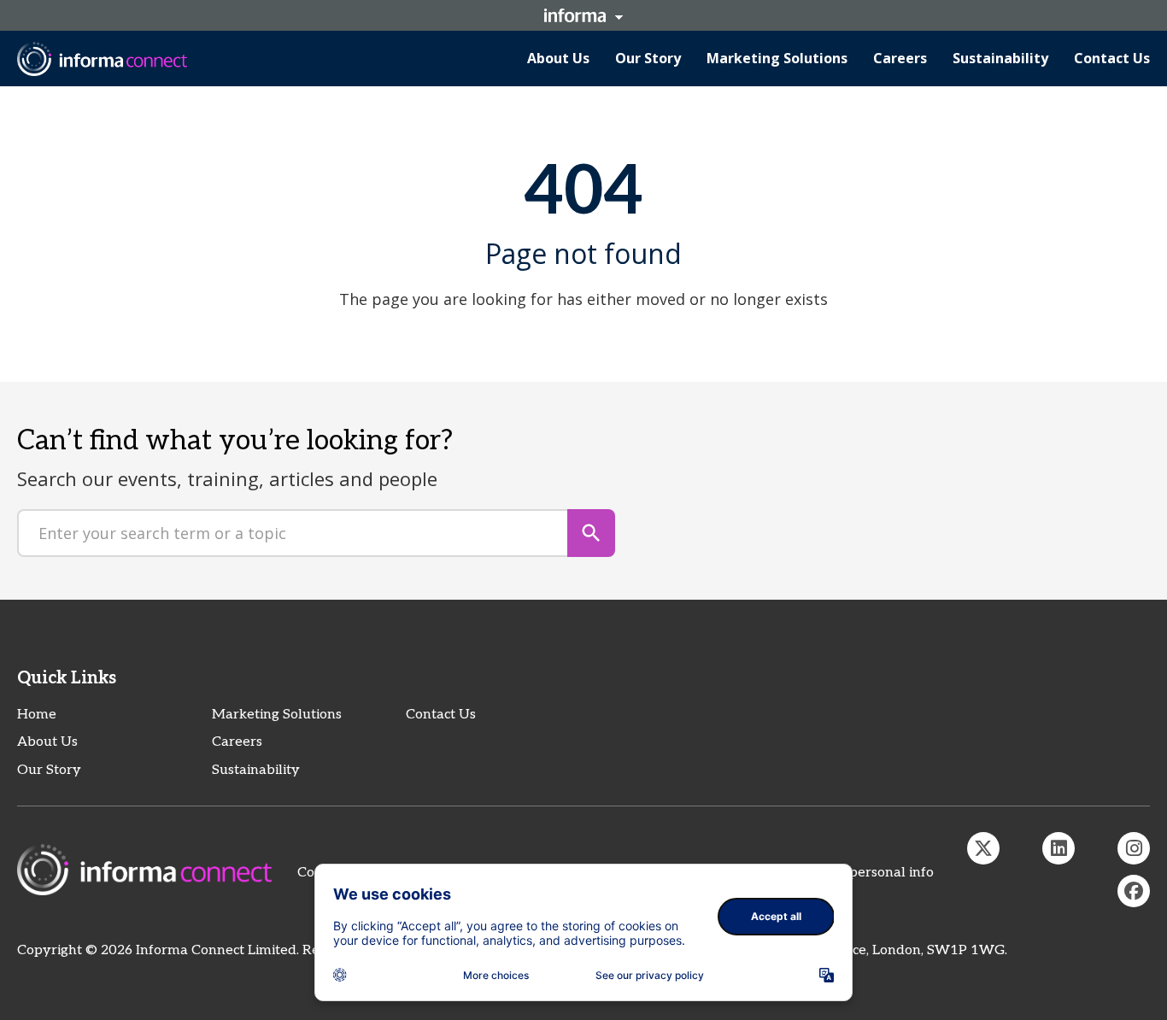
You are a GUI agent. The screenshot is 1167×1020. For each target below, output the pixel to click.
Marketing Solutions (277, 714)
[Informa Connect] (1058, 848)
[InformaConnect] (983, 848)
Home (36, 714)
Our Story (49, 770)
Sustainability (256, 770)
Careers (237, 742)
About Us (47, 742)
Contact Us (441, 714)
